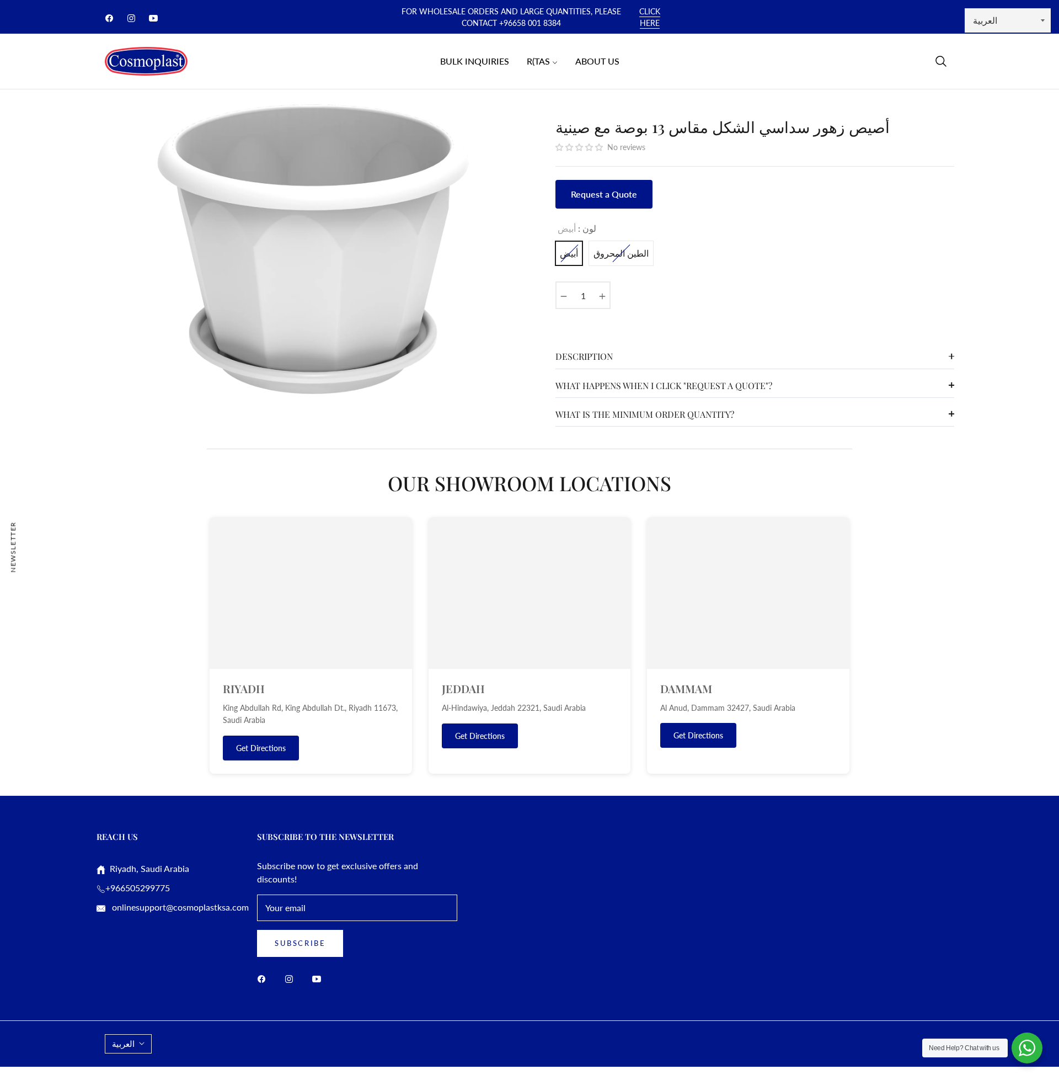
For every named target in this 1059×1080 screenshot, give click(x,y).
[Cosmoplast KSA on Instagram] (292, 978)
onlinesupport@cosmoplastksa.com (179, 907)
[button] (941, 61)
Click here (649, 17)
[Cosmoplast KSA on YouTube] (319, 978)
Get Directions (261, 748)
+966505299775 (137, 887)
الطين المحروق (621, 253)
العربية (123, 1044)
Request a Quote (604, 194)
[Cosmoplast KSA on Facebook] (264, 978)
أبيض (569, 253)
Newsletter (13, 546)
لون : (577, 228)
